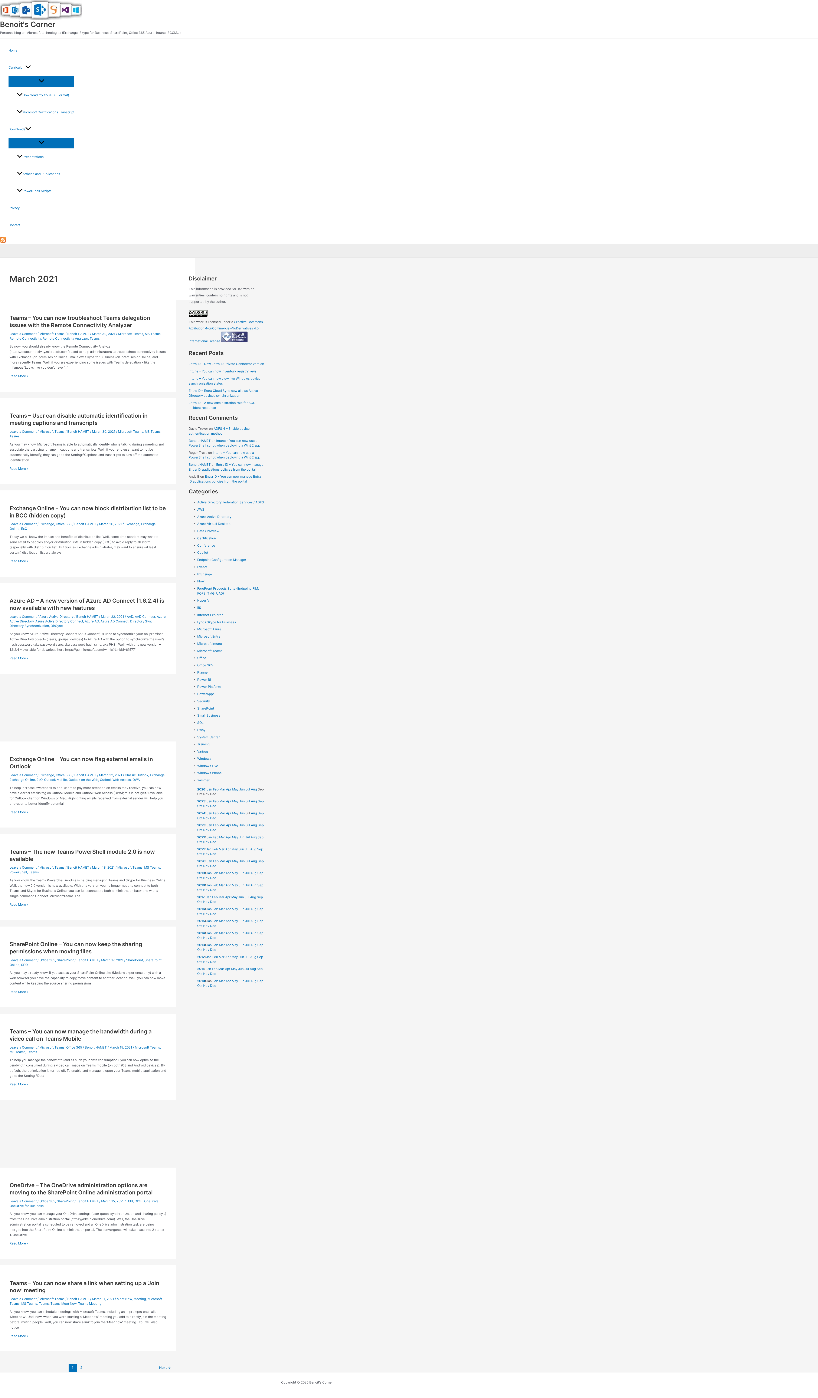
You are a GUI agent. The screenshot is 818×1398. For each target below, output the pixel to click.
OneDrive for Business (27, 1206)
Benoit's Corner (27, 24)
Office (201, 658)
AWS (200, 509)
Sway (201, 730)
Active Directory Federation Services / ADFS (230, 502)
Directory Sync (141, 621)
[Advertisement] (88, 710)
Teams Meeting (89, 1304)
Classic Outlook (136, 775)
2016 (201, 909)
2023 (201, 825)
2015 (201, 921)
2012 (201, 957)
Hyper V (203, 600)
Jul (248, 789)
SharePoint (65, 960)
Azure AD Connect (114, 621)
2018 (201, 885)
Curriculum (17, 67)
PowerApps (206, 694)
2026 (201, 789)
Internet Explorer (210, 615)
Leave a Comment (23, 334)
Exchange (46, 524)
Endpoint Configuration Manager (221, 560)
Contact (14, 225)
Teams (95, 338)
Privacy (14, 208)
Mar (222, 789)
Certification (206, 538)
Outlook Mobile (55, 780)
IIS (199, 608)
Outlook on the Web (83, 780)
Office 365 (64, 524)
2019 (201, 873)
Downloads (17, 129)
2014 (201, 933)
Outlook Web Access (115, 780)
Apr (228, 789)
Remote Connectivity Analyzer (65, 338)
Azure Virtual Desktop (213, 524)
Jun (242, 789)
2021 (201, 849)
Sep (261, 801)
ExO (24, 529)
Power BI (204, 680)
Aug (254, 789)
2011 (200, 969)
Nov (206, 806)
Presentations (33, 157)
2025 (201, 801)
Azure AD (92, 621)
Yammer (203, 780)
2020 (201, 861)
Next (165, 1368)
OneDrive (151, 1201)
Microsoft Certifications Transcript (48, 112)
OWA (136, 780)
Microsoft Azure (209, 629)
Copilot (202, 552)
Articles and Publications (41, 174)
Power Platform (209, 687)
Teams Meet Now (63, 1304)
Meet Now (124, 1299)
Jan (209, 789)
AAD (130, 617)
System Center (208, 737)
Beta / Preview (208, 531)
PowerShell (18, 872)
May (235, 789)
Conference (206, 545)
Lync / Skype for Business (216, 622)
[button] (28, 67)
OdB (130, 1201)
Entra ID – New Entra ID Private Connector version (226, 364)
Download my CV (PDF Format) (46, 95)
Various (203, 751)
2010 (201, 981)
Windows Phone (209, 773)
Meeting (140, 1299)
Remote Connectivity (25, 338)
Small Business (208, 715)
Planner (203, 672)
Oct (199, 806)
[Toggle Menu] (41, 81)
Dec (213, 806)
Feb (216, 789)
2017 (200, 897)
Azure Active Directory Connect (59, 621)
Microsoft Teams (52, 334)
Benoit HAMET (200, 441)
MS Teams (153, 334)
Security (203, 701)
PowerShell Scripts (37, 191)
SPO (24, 965)
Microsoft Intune (209, 644)
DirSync (57, 626)
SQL (200, 723)
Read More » (19, 376)
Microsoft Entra (208, 636)
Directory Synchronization (29, 626)
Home (13, 50)
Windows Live (207, 766)
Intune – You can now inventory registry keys (222, 371)
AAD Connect (145, 617)
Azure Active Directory (56, 617)
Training (203, 744)
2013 (201, 945)
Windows (204, 759)
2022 (201, 837)
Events (202, 567)
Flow (200, 581)
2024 (201, 813)
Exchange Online (22, 780)
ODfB (139, 1201)
